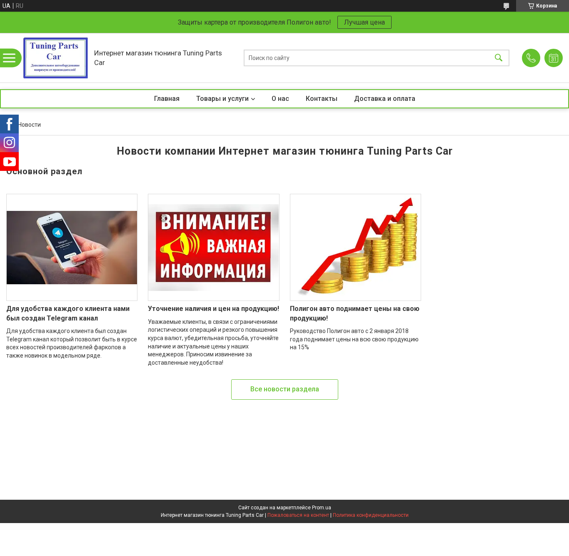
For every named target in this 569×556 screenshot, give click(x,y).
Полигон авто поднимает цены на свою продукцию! (354, 313)
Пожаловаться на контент (298, 515)
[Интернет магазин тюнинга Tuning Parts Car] (55, 57)
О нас (280, 99)
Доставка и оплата (384, 99)
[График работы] (553, 58)
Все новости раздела (284, 389)
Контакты (321, 99)
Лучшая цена (364, 22)
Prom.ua (321, 508)
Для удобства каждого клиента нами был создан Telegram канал (68, 313)
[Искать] (499, 57)
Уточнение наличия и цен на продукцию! (213, 309)
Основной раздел (44, 171)
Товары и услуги (222, 99)
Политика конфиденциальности (371, 515)
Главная (167, 99)
